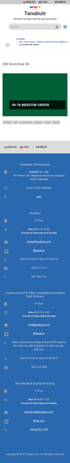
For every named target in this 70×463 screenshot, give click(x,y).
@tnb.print (39, 420)
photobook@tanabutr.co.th (38, 412)
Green (56, 122)
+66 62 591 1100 (39, 429)
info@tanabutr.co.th (39, 324)
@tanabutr (39, 250)
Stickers (7, 122)
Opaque (38, 122)
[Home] (35, 7)
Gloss (47, 122)
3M (15, 122)
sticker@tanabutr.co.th (39, 241)
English (30, 2)
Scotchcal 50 (26, 122)
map (38, 196)
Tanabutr (35, 13)
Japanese (59, 2)
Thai (44, 2)
